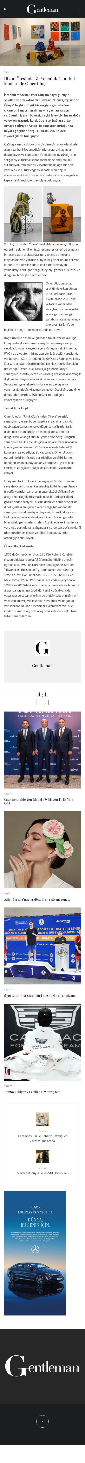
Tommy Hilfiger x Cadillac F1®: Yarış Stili (32, 1092)
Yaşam (8, 71)
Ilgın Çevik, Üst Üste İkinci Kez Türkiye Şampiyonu (40, 995)
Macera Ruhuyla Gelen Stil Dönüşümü (42, 1171)
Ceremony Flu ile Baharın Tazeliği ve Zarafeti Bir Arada (42, 1136)
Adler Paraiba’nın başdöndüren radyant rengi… (37, 899)
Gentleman (42, 665)
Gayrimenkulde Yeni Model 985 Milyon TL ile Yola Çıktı (38, 801)
